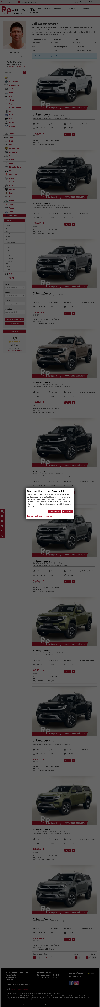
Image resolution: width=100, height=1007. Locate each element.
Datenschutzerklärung (34, 516)
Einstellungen (67, 511)
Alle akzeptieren (54, 511)
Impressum (48, 516)
